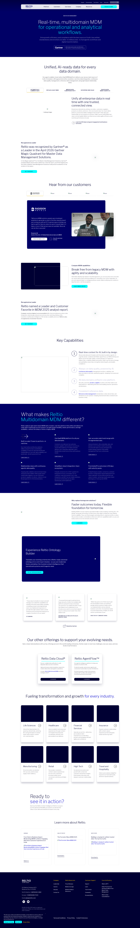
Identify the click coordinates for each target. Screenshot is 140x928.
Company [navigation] (78, 6)
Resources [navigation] (89, 6)
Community (106, 2)
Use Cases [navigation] (68, 6)
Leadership (56, 884)
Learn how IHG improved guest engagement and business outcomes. (91, 122)
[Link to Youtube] (28, 901)
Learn (101, 2)
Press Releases (69, 884)
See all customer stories (57, 239)
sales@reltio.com (30, 898)
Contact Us (56, 892)
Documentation (89, 2)
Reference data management (87, 394)
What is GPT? (105, 884)
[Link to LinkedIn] (23, 901)
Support (82, 2)
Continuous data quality (86, 371)
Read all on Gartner (71, 626)
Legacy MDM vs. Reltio (79, 286)
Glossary (55, 889)
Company (56, 880)
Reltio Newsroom (70, 880)
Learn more (24, 457)
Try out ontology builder (34, 572)
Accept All (18, 922)
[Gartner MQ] (70, 48)
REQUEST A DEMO (109, 6)
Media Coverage (69, 886)
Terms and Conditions (59, 918)
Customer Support (90, 880)
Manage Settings (9, 922)
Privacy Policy (26, 922)
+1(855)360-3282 (36, 892)
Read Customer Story (39, 239)
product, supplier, (95, 382)
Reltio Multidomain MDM (51, 671)
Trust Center (96, 2)
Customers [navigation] (57, 6)
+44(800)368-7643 (32, 895)
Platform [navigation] (46, 6)
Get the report (29, 171)
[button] (82, 918)
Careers (55, 886)
